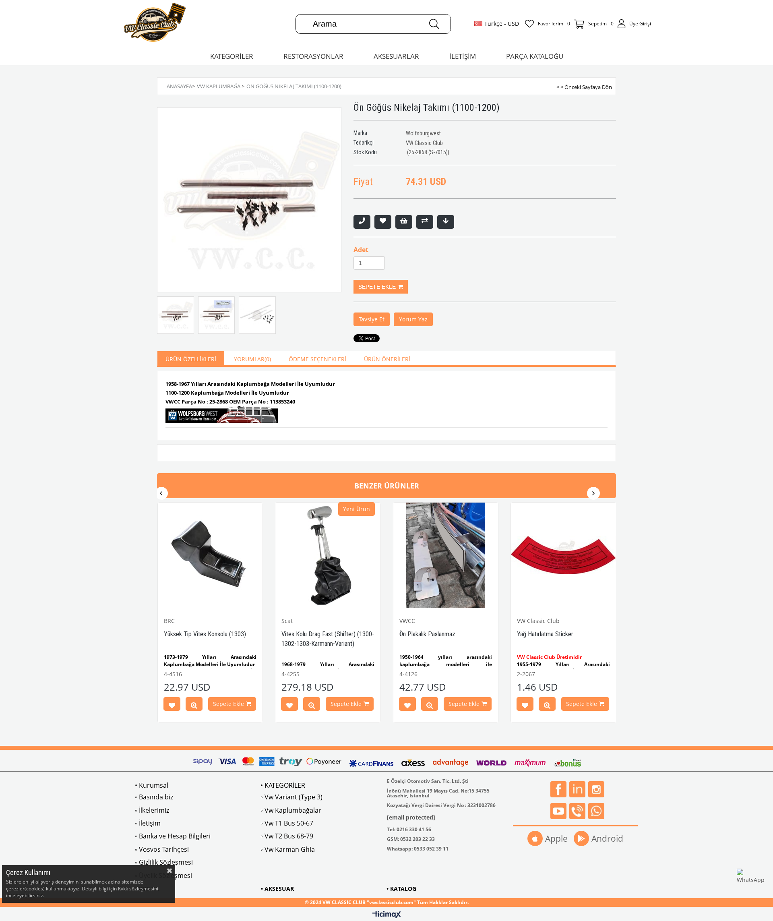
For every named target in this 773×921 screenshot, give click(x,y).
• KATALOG (401, 888)
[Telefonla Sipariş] (361, 222)
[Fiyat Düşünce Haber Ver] (445, 222)
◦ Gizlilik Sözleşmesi (164, 862)
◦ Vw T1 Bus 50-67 (286, 823)
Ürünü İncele (194, 705)
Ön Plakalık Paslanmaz (427, 634)
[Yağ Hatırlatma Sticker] (563, 555)
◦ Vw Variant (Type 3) (291, 797)
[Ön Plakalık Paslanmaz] (445, 555)
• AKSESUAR (277, 888)
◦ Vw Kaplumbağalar (290, 810)
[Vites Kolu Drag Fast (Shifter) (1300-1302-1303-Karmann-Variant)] (327, 555)
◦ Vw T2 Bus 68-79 (286, 836)
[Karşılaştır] (424, 222)
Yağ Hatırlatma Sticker (545, 634)
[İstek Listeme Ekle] (403, 222)
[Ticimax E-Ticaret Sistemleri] (386, 915)
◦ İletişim (148, 823)
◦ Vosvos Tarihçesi (162, 849)
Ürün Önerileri (387, 359)
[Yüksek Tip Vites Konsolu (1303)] (210, 555)
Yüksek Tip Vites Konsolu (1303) (205, 634)
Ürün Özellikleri (190, 359)
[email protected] (411, 817)
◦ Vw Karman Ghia (287, 849)
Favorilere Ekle (171, 705)
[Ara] (434, 23)
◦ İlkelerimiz (152, 810)
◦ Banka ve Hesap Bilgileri (173, 836)
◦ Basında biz (154, 797)
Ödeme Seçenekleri (317, 359)
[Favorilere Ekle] (382, 222)
